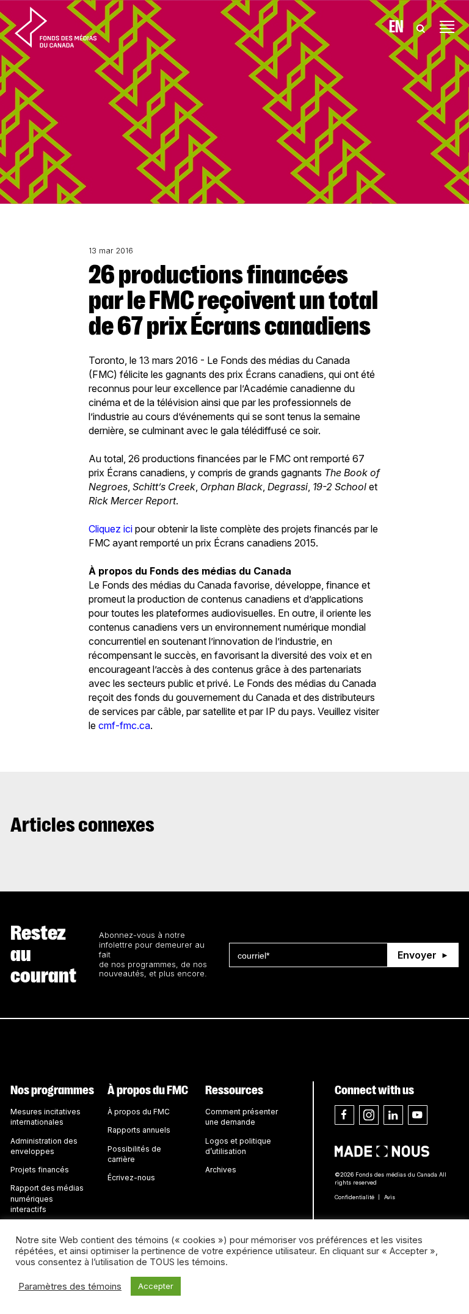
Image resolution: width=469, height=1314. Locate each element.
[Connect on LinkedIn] (393, 1115)
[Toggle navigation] (447, 27)
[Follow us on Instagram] (369, 1115)
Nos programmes (52, 1090)
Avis (389, 1197)
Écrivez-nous (131, 1177)
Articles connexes (82, 825)
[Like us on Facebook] (344, 1115)
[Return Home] (55, 26)
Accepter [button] (155, 1286)
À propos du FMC (147, 1090)
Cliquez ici (111, 529)
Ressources (234, 1090)
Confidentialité (354, 1197)
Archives (220, 1169)
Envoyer (417, 955)
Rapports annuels (138, 1129)
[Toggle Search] (420, 27)
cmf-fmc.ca (124, 725)
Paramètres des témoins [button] (70, 1286)
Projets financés (39, 1169)
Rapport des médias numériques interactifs (47, 1198)
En (396, 27)
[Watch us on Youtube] (417, 1115)
